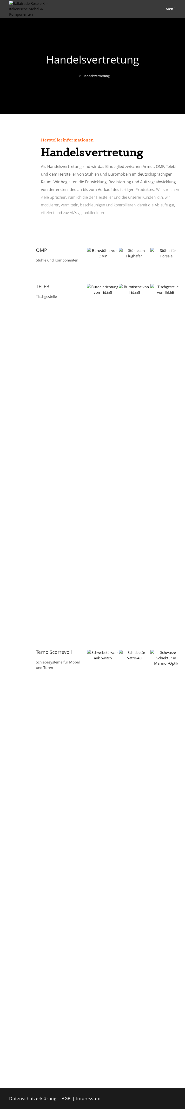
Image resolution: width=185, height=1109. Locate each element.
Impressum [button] (88, 1098)
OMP (41, 250)
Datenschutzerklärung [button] (33, 1098)
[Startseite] (76, 76)
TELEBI (43, 286)
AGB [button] (67, 1098)
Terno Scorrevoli (54, 652)
